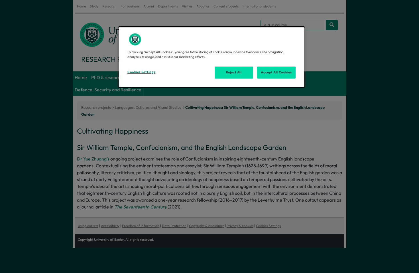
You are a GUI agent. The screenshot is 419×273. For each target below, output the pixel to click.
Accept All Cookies (276, 72)
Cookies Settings (141, 72)
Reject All (234, 72)
